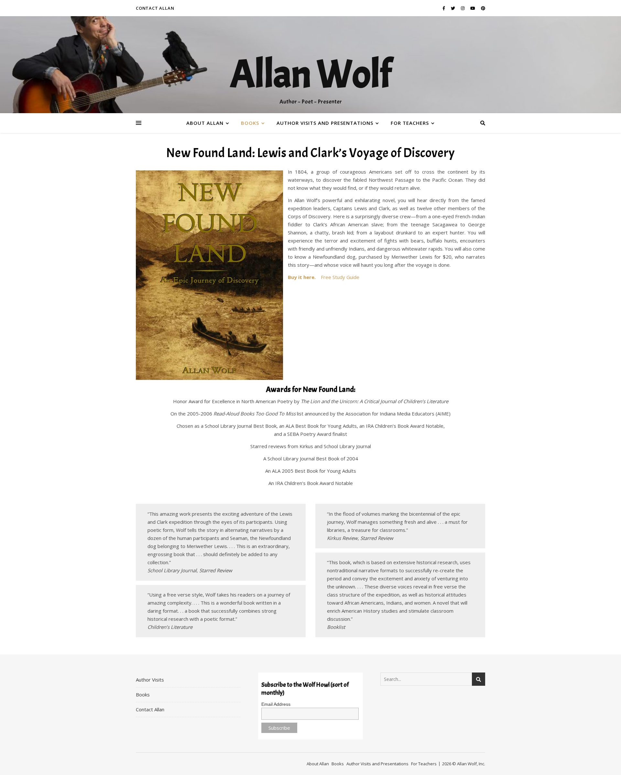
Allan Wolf (310, 74)
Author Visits (150, 679)
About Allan (204, 123)
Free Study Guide (340, 277)
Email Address (275, 704)
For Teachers (410, 123)
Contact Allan (155, 8)
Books (250, 123)
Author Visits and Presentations (325, 123)
